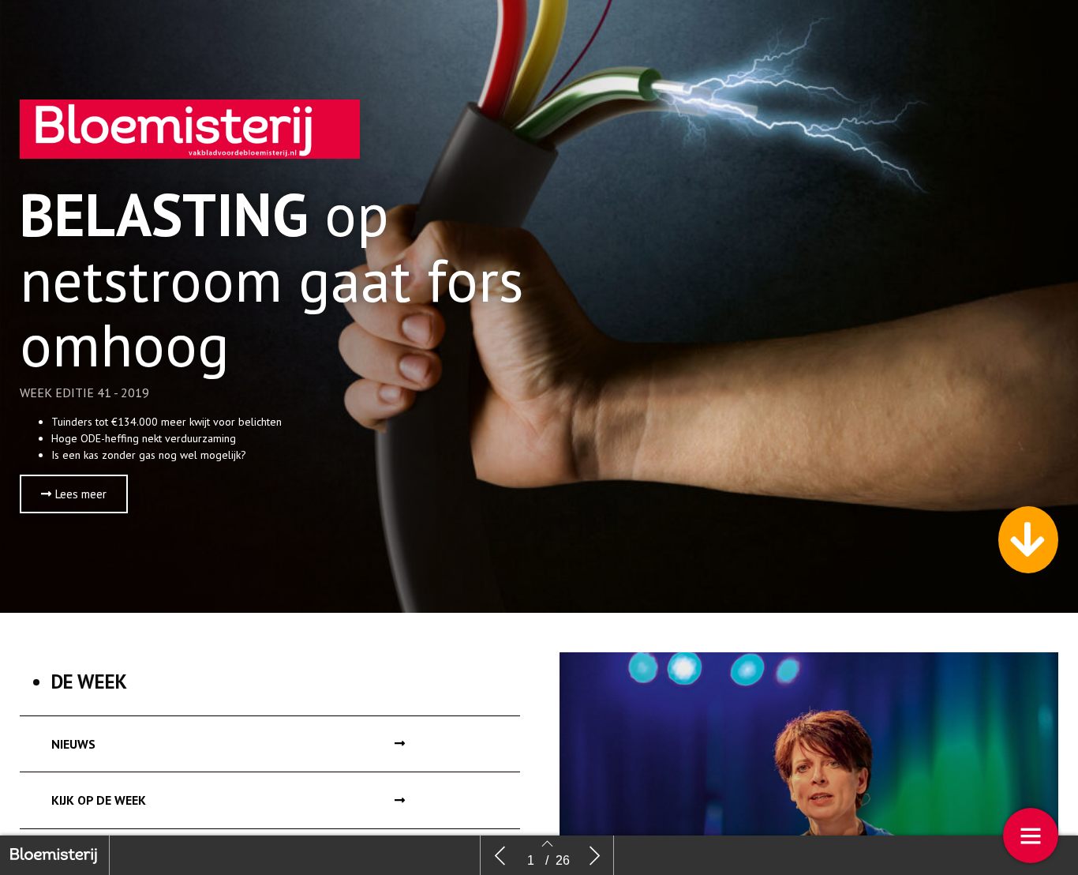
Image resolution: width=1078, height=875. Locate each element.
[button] (74, 494)
